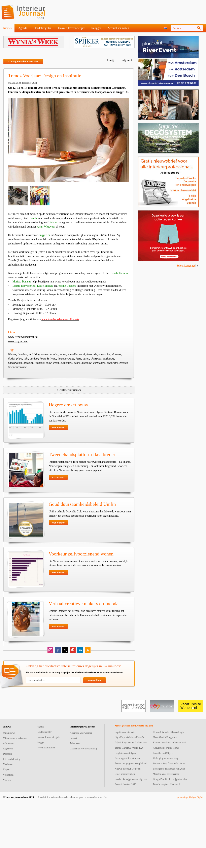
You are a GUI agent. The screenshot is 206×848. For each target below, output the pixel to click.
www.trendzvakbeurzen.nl (23, 336)
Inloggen (96, 28)
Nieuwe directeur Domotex (127, 768)
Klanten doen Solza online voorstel (169, 742)
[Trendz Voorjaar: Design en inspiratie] (68, 140)
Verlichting (8, 774)
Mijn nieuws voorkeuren (15, 738)
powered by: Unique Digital (190, 797)
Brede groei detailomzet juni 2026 (169, 768)
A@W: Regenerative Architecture (130, 742)
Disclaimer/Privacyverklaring (83, 748)
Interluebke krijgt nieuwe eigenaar (131, 779)
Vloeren (7, 780)
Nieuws (7, 28)
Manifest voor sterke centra (166, 774)
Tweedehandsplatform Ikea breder (82, 454)
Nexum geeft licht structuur (128, 758)
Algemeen (8, 748)
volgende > (127, 60)
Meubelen (7, 764)
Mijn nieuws (9, 733)
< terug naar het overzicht (23, 61)
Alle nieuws (8, 743)
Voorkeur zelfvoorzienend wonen (81, 553)
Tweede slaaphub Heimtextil (166, 784)
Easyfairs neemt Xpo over (127, 753)
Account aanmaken (118, 28)
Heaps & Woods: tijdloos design (168, 732)
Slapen (6, 769)
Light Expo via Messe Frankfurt (130, 737)
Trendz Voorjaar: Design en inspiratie (44, 75)
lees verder (58, 427)
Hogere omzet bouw (68, 404)
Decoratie (7, 753)
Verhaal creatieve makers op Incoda (83, 603)
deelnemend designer (33, 226)
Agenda (22, 28)
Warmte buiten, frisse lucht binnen (169, 763)
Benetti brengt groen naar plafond (130, 763)
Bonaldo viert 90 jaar (163, 753)
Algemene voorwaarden (81, 733)
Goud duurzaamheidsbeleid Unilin (82, 504)
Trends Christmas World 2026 (129, 747)
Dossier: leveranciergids (71, 28)
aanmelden (94, 680)
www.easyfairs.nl (18, 341)
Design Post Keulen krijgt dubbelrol (170, 779)
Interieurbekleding (11, 759)
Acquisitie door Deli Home (166, 747)
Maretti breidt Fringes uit (165, 737)
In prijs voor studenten (125, 732)
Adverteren (75, 743)
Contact (73, 738)
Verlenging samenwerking (165, 758)
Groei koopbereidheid (125, 774)
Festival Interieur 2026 (125, 784)
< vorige (110, 60)
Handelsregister (42, 28)
